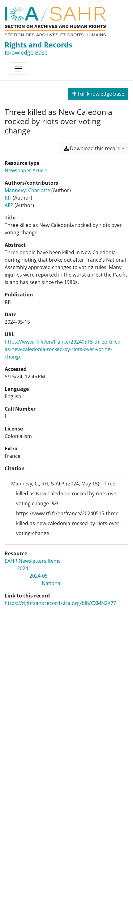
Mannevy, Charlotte (27, 190)
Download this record (95, 148)
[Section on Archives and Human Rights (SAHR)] (55, 21)
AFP (9, 205)
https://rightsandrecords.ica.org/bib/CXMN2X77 (60, 603)
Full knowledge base (100, 93)
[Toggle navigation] (18, 68)
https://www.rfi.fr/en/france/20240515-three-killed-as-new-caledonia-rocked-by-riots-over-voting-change (63, 349)
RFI (8, 197)
